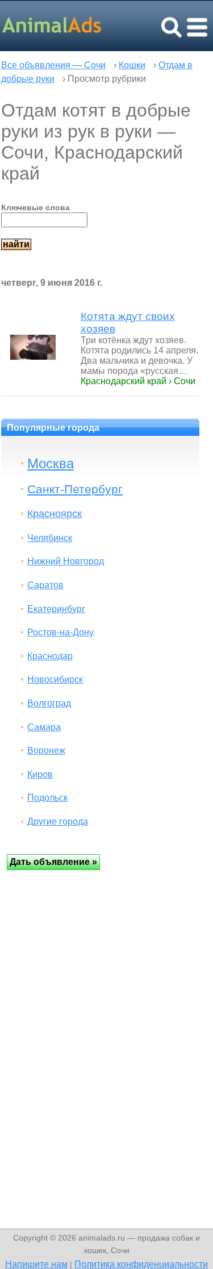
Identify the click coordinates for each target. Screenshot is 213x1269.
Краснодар (50, 656)
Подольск (47, 797)
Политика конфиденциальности (141, 1264)
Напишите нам (36, 1264)
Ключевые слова (35, 207)
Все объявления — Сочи (53, 65)
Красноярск (54, 513)
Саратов (45, 585)
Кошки (132, 65)
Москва (50, 463)
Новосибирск (55, 679)
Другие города (57, 821)
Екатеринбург (56, 609)
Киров (40, 774)
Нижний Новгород (65, 561)
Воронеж (46, 750)
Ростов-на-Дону (60, 632)
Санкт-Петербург (75, 489)
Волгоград (49, 703)
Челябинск (49, 538)
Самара (44, 727)
